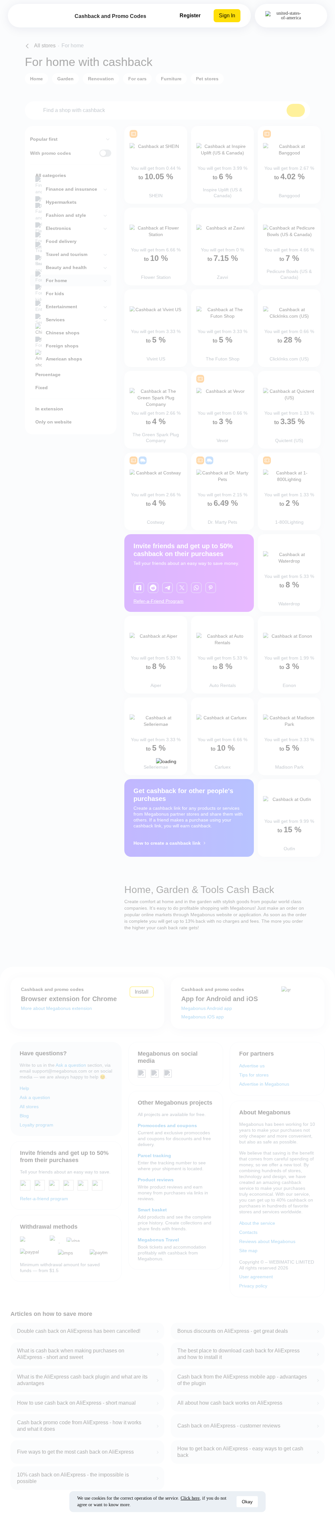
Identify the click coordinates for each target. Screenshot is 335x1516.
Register (190, 15)
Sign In (227, 15)
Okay (247, 1501)
